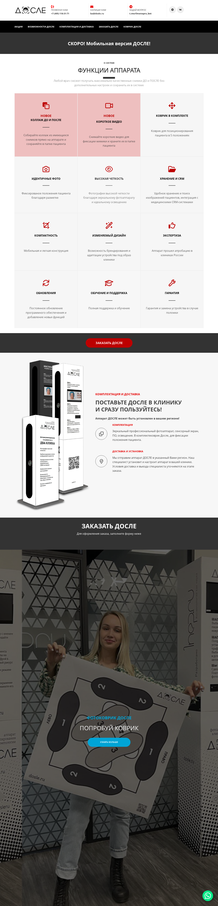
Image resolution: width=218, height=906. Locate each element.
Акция (18, 26)
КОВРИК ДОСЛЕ (132, 26)
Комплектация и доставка (76, 26)
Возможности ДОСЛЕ (41, 26)
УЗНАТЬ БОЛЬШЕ (109, 742)
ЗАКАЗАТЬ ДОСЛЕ (109, 343)
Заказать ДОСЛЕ (108, 26)
